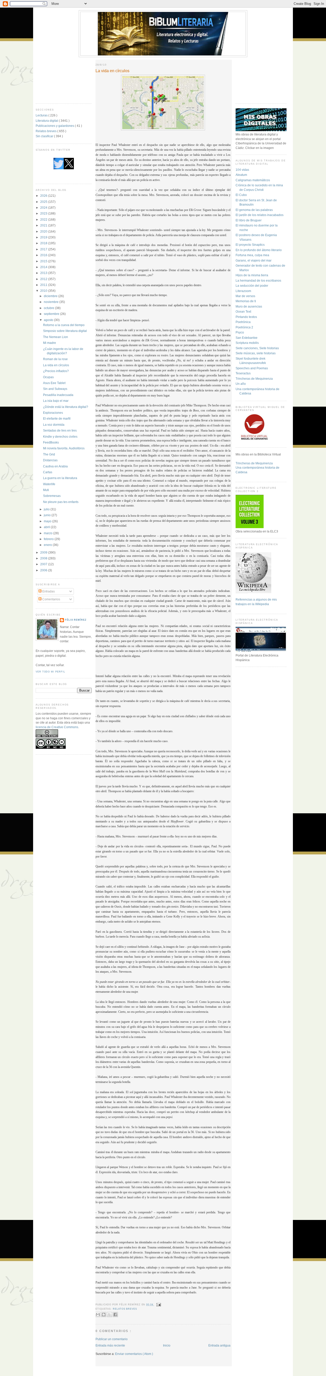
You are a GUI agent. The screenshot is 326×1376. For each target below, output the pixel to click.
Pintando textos (246, 316)
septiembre (52, 313)
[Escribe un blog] (103, 1314)
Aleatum (241, 174)
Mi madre (49, 342)
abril (47, 527)
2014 (44, 267)
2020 (44, 231)
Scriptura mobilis (247, 342)
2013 (44, 272)
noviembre (51, 301)
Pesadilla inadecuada (58, 394)
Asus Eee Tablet (54, 383)
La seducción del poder (252, 285)
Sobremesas (52, 495)
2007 (44, 564)
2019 (44, 237)
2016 (44, 255)
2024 (44, 207)
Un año (241, 383)
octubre (49, 308)
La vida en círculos (56, 365)
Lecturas (42, 115)
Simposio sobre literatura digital (65, 330)
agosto (49, 320)
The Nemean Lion (55, 337)
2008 (44, 558)
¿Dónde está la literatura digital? (65, 406)
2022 (44, 219)
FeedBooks (51, 442)
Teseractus (243, 373)
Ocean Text (243, 311)
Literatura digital (47, 120)
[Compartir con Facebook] (115, 1314)
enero (48, 544)
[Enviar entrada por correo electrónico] (158, 1304)
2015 (44, 261)
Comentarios (51, 599)
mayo (48, 521)
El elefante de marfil (57, 418)
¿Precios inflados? (56, 371)
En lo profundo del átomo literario (259, 250)
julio (47, 509)
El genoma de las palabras (254, 209)
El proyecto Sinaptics (250, 244)
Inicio (166, 1345)
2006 (44, 570)
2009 (44, 552)
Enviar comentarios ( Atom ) (134, 1353)
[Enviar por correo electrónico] (97, 1314)
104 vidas (242, 169)
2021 (44, 225)
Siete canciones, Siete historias (257, 348)
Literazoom (243, 291)
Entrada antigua (219, 1345)
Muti (46, 490)
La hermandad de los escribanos (258, 280)
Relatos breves (46, 131)
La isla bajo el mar (56, 400)
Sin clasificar (45, 136)
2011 (44, 284)
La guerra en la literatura (60, 478)
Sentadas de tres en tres (60, 430)
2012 (44, 279)
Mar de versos (245, 296)
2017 (44, 249)
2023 (44, 213)
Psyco (240, 332)
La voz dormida (53, 424)
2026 (44, 195)
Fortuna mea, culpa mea (252, 255)
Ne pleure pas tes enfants (60, 501)
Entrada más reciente (110, 1345)
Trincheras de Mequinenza (254, 378)
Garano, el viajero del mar (253, 260)
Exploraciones (53, 412)
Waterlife (49, 484)
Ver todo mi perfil (50, 671)
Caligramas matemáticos (253, 180)
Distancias (50, 460)
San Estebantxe (246, 337)
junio (47, 515)
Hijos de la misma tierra (252, 275)
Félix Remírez (76, 620)
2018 (44, 243)
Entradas (48, 591)
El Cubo (241, 194)
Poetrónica (243, 322)
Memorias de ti (246, 301)
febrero (49, 539)
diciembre (51, 296)
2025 (44, 201)
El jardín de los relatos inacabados (259, 215)
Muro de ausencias (249, 306)
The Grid (49, 454)
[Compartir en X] (109, 1314)
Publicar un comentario (112, 1339)
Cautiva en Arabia (55, 466)
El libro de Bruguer (249, 220)
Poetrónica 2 (244, 327)
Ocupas (48, 377)
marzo (48, 533)
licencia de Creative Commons (57, 727)
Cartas (47, 472)
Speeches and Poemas (252, 368)
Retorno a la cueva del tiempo (64, 325)
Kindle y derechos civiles (60, 436)
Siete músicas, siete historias (256, 353)
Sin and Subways (55, 388)
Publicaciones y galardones (55, 125)
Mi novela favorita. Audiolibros (64, 448)
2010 (44, 290)
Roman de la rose (55, 359)
